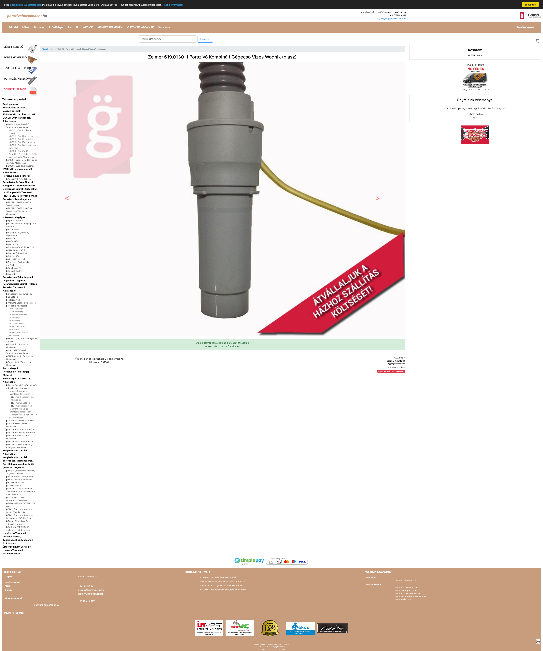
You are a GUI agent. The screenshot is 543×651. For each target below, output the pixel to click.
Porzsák (39, 27)
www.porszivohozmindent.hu (408, 587)
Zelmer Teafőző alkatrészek (21, 441)
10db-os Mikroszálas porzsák (19, 114)
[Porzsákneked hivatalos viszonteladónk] (270, 627)
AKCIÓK (88, 27)
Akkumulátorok (17, 311)
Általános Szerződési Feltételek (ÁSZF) (218, 577)
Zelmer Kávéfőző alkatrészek (21, 432)
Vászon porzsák (12, 111)
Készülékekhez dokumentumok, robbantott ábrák (223, 589)
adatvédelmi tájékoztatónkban (26, 4)
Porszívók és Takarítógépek (18, 277)
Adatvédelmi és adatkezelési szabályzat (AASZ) (222, 581)
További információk (172, 4)
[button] (67, 199)
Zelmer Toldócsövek (22, 406)
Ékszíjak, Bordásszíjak (20, 323)
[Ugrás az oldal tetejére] (538, 641)
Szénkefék (15, 317)
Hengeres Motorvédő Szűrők (19, 185)
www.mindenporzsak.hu (406, 590)
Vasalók (11, 238)
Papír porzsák (10, 104)
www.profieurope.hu (404, 599)
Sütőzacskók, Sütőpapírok (20, 479)
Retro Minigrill (10, 368)
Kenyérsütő (13, 244)
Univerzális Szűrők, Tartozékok (20, 189)
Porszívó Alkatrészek (17, 306)
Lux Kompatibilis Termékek (18, 192)
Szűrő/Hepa (56, 27)
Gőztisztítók (13, 256)
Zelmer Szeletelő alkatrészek (21, 429)
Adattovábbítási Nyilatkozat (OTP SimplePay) (221, 585)
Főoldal (13, 27)
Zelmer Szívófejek (21, 403)
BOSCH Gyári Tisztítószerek (21, 166)
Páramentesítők (11, 553)
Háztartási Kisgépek (14, 217)
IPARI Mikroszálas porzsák (17, 169)
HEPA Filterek (10, 172)
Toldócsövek (14, 300)
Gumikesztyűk (14, 485)
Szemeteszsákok (16, 482)
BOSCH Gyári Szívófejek (21, 139)
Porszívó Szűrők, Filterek (16, 175)
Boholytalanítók (15, 271)
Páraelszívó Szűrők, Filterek (18, 182)
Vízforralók (13, 241)
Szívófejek (13, 297)
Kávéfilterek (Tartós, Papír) (20, 476)
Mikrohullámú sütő (16, 250)
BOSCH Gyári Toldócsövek (22, 142)
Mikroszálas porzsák (14, 107)
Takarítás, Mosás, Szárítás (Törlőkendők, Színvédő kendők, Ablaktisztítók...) (21, 491)
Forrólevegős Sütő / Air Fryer (21, 247)
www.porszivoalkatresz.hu (407, 593)
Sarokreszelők (14, 268)
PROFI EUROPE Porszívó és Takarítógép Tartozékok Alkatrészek (19, 211)
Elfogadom (530, 4)
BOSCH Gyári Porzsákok (21, 136)
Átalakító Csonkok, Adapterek (22, 303)
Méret (26, 27)
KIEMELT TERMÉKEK (109, 27)
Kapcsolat (164, 27)
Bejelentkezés (525, 27)
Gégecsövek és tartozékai (20, 294)
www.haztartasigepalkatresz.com (410, 596)
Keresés (205, 39)
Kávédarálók (14, 229)
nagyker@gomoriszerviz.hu (393, 18)
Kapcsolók (15, 320)
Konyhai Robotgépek (17, 253)
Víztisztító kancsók (16, 259)
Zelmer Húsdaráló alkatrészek (22, 420)
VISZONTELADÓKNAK (140, 27)
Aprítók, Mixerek (15, 220)
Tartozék (73, 27)
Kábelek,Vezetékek (19, 314)
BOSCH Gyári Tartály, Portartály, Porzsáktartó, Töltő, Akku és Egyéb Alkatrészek (22, 154)
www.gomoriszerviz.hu (405, 580)
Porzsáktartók (16, 308)
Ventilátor (12, 274)
